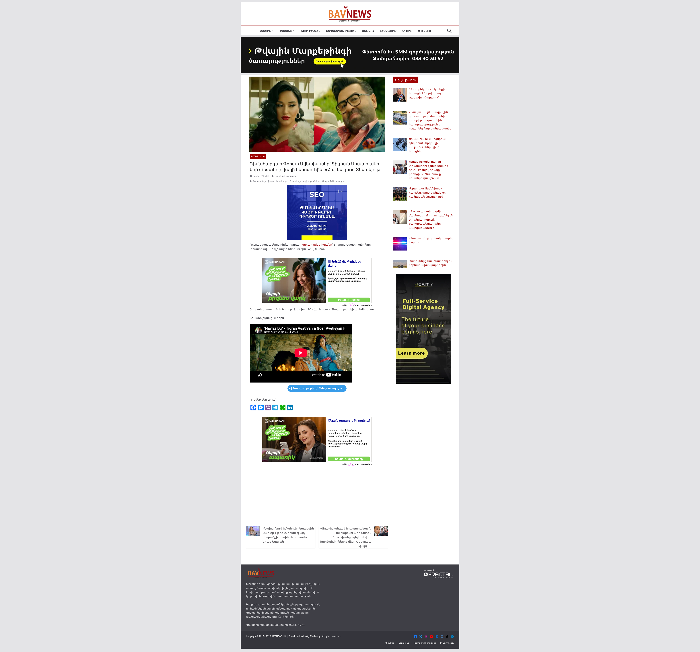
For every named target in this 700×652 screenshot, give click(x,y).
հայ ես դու (282, 181)
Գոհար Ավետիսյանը (317, 244)
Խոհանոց (424, 30)
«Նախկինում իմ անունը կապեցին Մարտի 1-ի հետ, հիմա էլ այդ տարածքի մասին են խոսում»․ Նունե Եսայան (288, 535)
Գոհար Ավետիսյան (264, 181)
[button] (272, 30)
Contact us (403, 642)
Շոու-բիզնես (310, 30)
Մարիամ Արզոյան (285, 176)
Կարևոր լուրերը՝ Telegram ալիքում (318, 388)
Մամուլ (265, 30)
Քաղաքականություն (341, 30)
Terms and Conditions (425, 642)
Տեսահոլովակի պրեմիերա (305, 181)
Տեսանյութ (388, 30)
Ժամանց (286, 30)
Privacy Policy (447, 642)
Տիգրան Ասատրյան (333, 181)
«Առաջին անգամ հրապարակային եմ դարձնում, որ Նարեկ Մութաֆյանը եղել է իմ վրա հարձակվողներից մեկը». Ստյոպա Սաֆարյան (345, 537)
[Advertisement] (317, 495)
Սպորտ (407, 30)
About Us (389, 642)
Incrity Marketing (311, 636)
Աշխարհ (368, 30)
